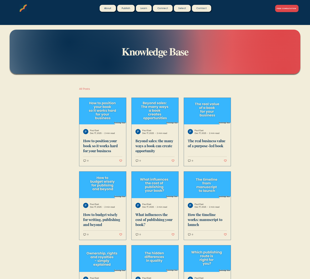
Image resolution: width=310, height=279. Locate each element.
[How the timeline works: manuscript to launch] (207, 185)
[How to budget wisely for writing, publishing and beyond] (102, 185)
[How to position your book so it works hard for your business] (102, 111)
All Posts (84, 88)
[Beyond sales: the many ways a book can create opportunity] (155, 111)
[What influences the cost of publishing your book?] (155, 185)
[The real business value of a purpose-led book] (207, 111)
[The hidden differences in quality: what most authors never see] (155, 258)
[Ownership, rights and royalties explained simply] (102, 258)
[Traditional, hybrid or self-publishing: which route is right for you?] (207, 258)
